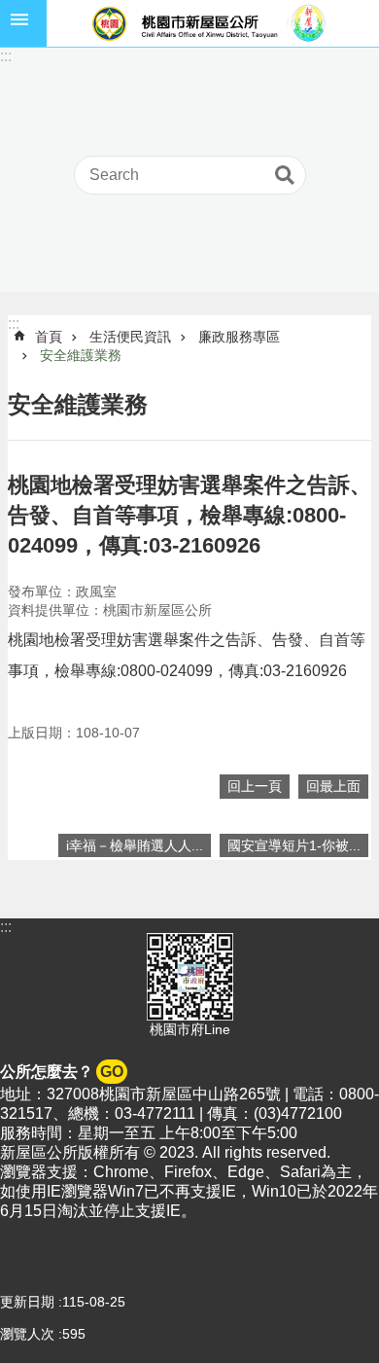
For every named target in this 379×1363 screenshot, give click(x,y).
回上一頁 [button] (254, 786)
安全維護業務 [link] (80, 355)
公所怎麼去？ (61, 1071)
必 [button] (23, 23)
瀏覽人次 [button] (27, 1334)
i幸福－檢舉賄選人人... (134, 845)
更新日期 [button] (27, 1301)
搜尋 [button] (284, 175)
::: (6, 56)
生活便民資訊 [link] (130, 336)
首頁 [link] (48, 336)
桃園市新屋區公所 (213, 23)
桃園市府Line (190, 1029)
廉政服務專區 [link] (239, 336)
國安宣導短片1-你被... (294, 845)
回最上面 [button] (333, 786)
